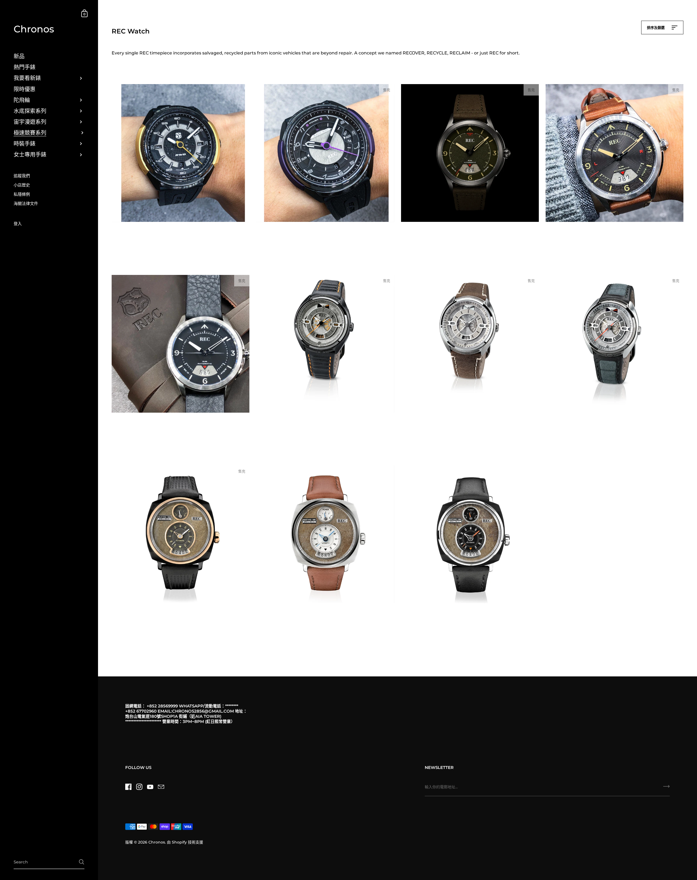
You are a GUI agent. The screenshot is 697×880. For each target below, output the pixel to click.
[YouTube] (150, 786)
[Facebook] (128, 786)
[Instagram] (139, 786)
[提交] (666, 788)
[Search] (81, 862)
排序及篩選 (656, 27)
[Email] (160, 786)
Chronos (34, 29)
